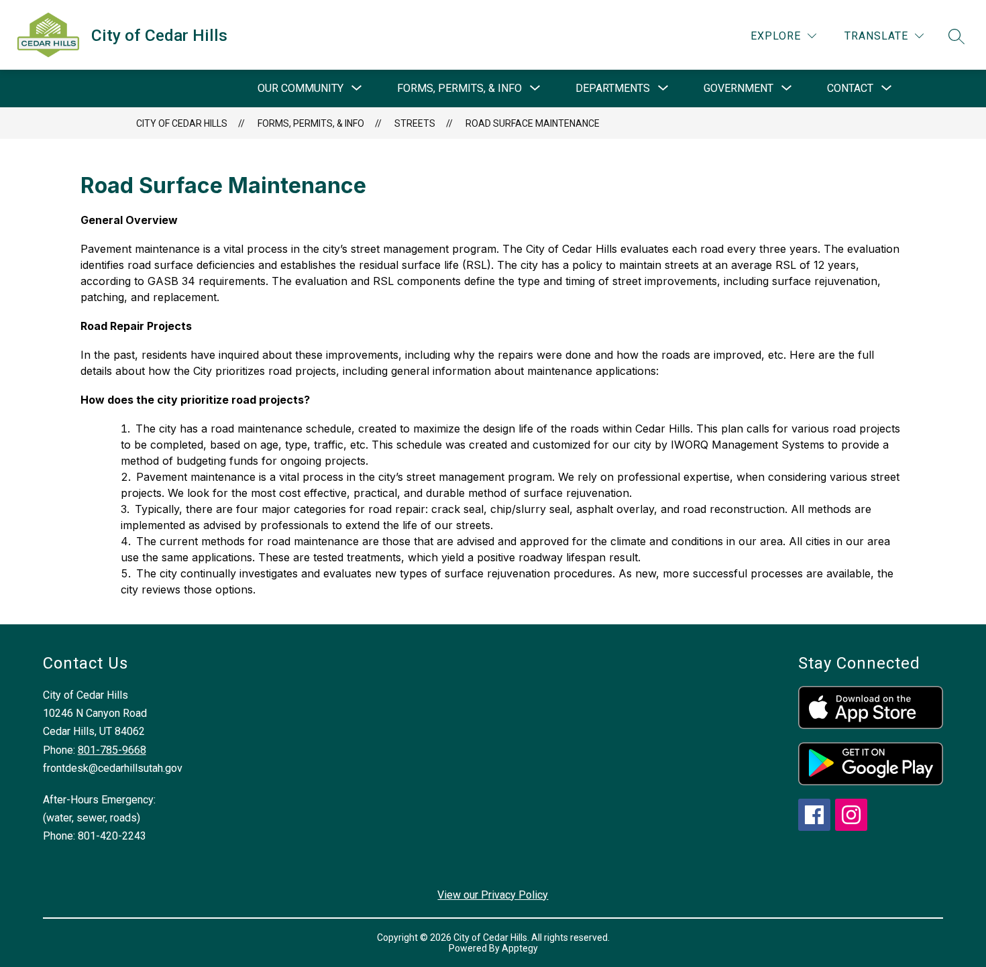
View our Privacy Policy (492, 895)
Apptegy (520, 948)
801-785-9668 (112, 750)
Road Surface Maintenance (532, 123)
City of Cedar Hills (181, 123)
